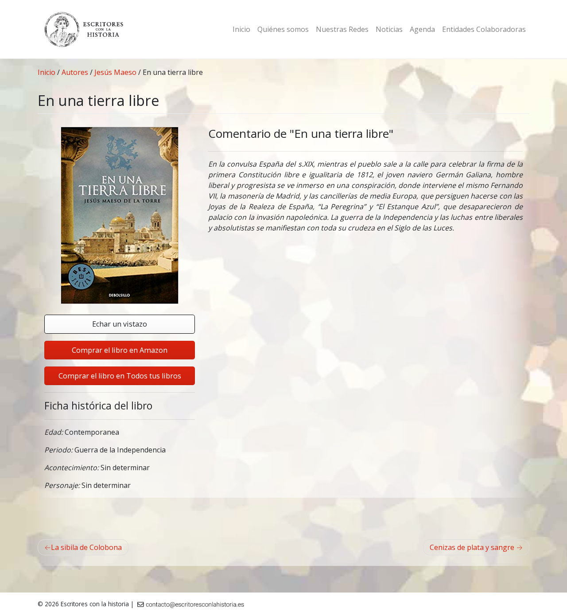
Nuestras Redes (342, 29)
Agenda (422, 29)
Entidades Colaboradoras (484, 29)
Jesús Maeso (115, 72)
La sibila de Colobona (86, 547)
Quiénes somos (283, 29)
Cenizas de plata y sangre (472, 547)
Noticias (389, 29)
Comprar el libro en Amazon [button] (119, 350)
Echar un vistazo (119, 324)
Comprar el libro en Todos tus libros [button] (119, 376)
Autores (75, 72)
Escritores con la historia (95, 604)
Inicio (241, 29)
